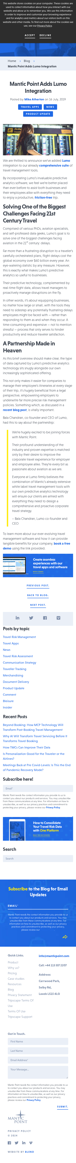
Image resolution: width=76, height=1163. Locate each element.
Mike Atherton (34, 99)
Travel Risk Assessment (18, 656)
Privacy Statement (20, 995)
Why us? (13, 967)
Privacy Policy (44, 25)
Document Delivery (16, 681)
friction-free (43, 197)
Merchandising (13, 675)
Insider (7, 707)
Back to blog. (38, 595)
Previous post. (38, 585)
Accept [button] (30, 35)
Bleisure (8, 701)
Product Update (38, 114)
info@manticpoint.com (54, 956)
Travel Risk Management (19, 637)
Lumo (66, 161)
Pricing (12, 973)
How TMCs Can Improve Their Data (26, 747)
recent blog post (15, 410)
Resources (14, 984)
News (50, 107)
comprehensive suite (54, 165)
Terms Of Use (17, 1011)
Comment (9, 694)
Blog (27, 61)
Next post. (38, 605)
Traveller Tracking (14, 669)
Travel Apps (30, 107)
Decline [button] (45, 35)
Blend (29, 1152)
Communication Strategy (19, 662)
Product (13, 962)
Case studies (16, 978)
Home (12, 61)
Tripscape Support (20, 1016)
